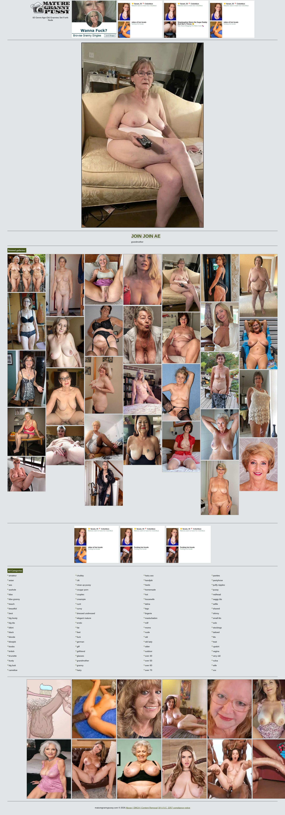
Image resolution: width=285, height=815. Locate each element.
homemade (150, 589)
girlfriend (80, 651)
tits (214, 637)
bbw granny (13, 599)
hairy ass (148, 575)
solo (214, 623)
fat (77, 627)
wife (214, 665)
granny (79, 665)
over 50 (148, 660)
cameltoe (12, 670)
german (80, 642)
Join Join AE (145, 236)
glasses (80, 656)
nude (147, 632)
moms (147, 627)
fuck (78, 637)
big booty (12, 618)
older (147, 646)
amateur (12, 575)
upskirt (215, 646)
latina (147, 604)
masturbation (150, 618)
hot (146, 594)
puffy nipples (218, 585)
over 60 (148, 665)
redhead (216, 594)
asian (10, 580)
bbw (10, 594)
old (146, 637)
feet (78, 632)
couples (80, 594)
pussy (215, 589)
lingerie (148, 613)
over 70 (148, 670)
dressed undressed (85, 613)
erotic (79, 623)
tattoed (216, 632)
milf (146, 623)
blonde (11, 637)
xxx (214, 670)
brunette (12, 656)
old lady (148, 642)
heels (147, 585)
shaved (216, 608)
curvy (79, 608)
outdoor (148, 651)
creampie (81, 599)
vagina (215, 651)
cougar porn (82, 589)
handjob (148, 580)
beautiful (12, 608)
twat (214, 642)
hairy (78, 670)
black (10, 632)
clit (77, 580)
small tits (216, 618)
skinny (215, 613)
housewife (149, 599)
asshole (11, 589)
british (10, 651)
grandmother (82, 660)
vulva (215, 660)
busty (10, 660)
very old (216, 656)
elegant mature (83, 618)
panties (216, 575)
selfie (215, 604)
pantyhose (217, 580)
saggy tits (217, 599)
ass (9, 585)
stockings (217, 627)
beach (11, 604)
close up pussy (83, 585)
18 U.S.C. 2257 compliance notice (174, 808)
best (10, 613)
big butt (11, 665)
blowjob (11, 642)
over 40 (148, 656)
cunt (78, 604)
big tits (11, 623)
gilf (78, 646)
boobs (11, 646)
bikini (10, 627)
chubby (80, 575)
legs (146, 608)
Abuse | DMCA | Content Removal (142, 808)
